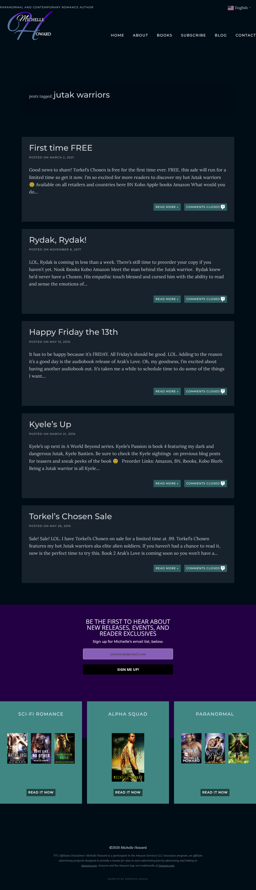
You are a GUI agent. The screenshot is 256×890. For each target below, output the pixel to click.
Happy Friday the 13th (73, 332)
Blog (221, 35)
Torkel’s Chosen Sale (70, 517)
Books (164, 35)
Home (117, 35)
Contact (246, 35)
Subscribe (193, 35)
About (140, 35)
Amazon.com (89, 865)
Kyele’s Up (50, 425)
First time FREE (60, 148)
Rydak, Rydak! (57, 240)
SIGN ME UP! (128, 669)
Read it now (41, 792)
